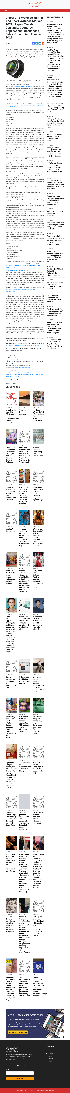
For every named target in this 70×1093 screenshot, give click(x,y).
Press (50, 1061)
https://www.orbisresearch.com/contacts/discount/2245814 (23, 345)
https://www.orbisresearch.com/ (20, 367)
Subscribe (19, 1078)
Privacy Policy (50, 1053)
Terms (50, 1051)
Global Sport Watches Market (14, 270)
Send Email (12, 358)
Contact (50, 1058)
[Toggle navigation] (6, 10)
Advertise (50, 1056)
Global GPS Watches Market (23, 86)
